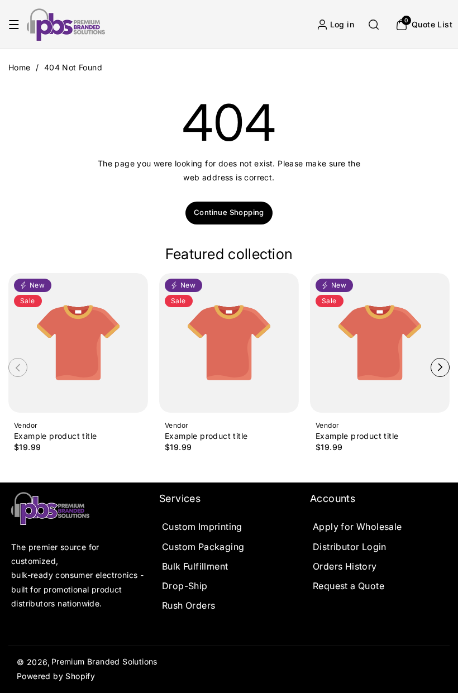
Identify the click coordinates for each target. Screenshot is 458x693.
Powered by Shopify (56, 676)
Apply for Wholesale (357, 526)
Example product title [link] (55, 436)
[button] (14, 24)
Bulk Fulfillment (195, 566)
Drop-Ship (185, 585)
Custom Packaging (203, 546)
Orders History (345, 566)
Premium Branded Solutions (104, 661)
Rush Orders (188, 605)
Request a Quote (348, 585)
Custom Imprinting (202, 526)
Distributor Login (350, 546)
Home (19, 67)
